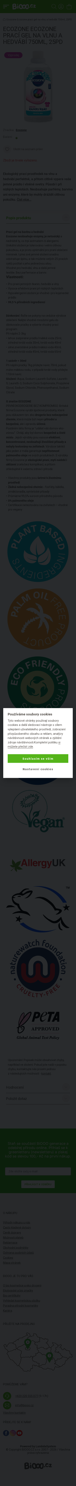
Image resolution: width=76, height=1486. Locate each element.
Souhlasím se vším (38, 758)
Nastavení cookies (38, 769)
